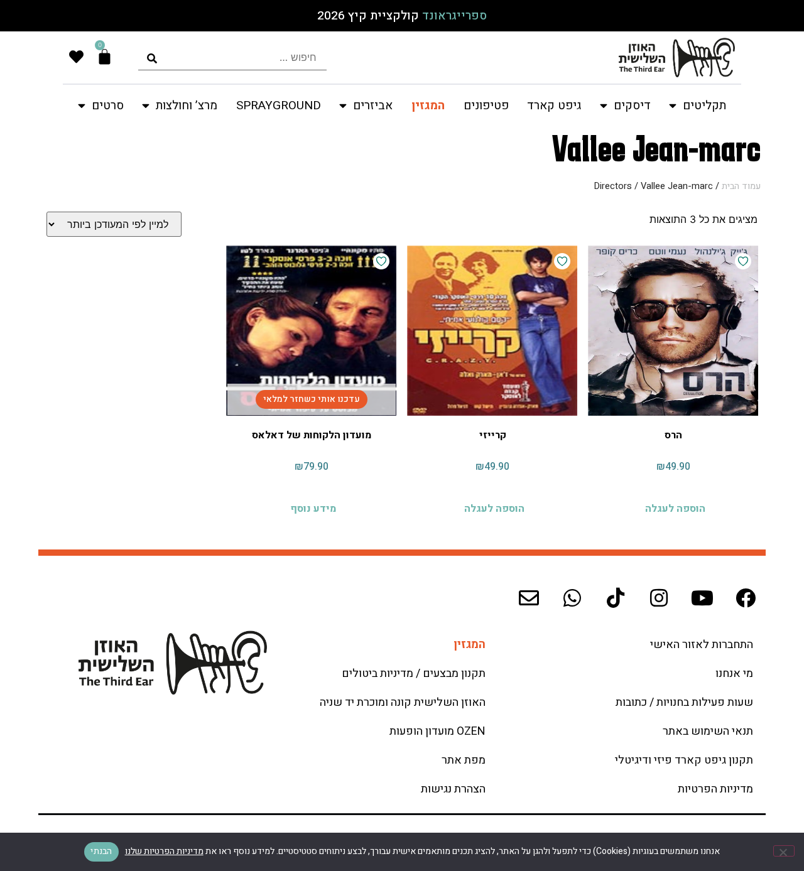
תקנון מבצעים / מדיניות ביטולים (414, 673)
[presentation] (232, 57)
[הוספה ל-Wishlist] (743, 261)
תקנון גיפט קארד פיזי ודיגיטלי (684, 760)
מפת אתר (464, 760)
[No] (784, 851)
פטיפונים (486, 105)
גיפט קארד (554, 105)
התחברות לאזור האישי (701, 644)
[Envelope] (529, 598)
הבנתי (101, 851)
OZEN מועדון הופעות (437, 731)
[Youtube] (702, 598)
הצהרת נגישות (453, 789)
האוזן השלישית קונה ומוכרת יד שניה (403, 702)
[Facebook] (745, 598)
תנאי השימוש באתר (708, 731)
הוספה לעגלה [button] (675, 508)
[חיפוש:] (232, 57)
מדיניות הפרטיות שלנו (164, 851)
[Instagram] (659, 598)
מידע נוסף (313, 508)
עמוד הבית (741, 186)
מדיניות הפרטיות (715, 789)
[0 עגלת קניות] (104, 56)
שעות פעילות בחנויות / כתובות (684, 702)
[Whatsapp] (572, 598)
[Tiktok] (615, 598)
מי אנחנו (734, 673)
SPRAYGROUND (278, 105)
